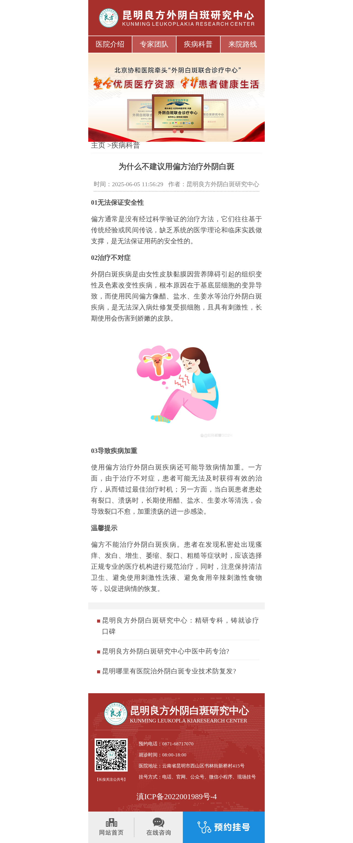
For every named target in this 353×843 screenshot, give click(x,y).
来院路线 (242, 44)
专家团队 (154, 44)
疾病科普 (198, 44)
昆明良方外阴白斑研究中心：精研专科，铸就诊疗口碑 (180, 626)
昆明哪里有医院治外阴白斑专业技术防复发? (169, 671)
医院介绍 (110, 44)
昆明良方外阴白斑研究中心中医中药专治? (165, 651)
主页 (98, 145)
